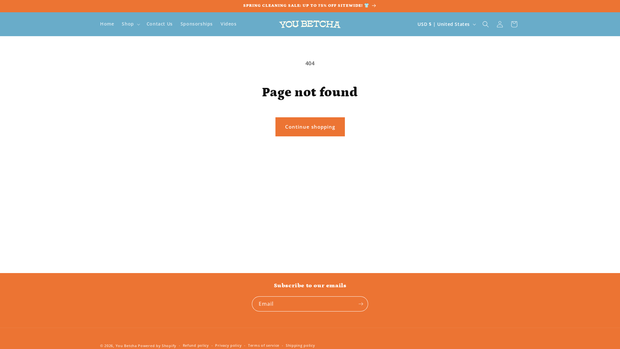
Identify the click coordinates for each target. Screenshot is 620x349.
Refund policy (196, 345)
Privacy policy (228, 345)
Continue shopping (310, 126)
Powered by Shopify (157, 345)
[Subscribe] (361, 304)
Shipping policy (300, 345)
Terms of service (263, 345)
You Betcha (126, 345)
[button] (130, 24)
